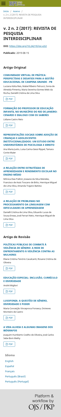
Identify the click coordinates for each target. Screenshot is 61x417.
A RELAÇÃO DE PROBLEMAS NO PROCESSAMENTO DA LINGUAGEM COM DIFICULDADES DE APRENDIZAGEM (26, 204)
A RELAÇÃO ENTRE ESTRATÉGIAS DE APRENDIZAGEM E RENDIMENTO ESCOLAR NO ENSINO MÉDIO (30, 171)
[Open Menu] (3, 3)
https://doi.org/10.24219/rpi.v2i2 (28, 46)
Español (9, 366)
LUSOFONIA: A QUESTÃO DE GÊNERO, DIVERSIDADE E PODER (25, 302)
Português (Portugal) (17, 381)
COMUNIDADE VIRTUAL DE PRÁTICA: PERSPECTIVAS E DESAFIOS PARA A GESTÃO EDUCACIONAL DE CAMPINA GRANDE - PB (28, 78)
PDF (10, 98)
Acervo (16, 11)
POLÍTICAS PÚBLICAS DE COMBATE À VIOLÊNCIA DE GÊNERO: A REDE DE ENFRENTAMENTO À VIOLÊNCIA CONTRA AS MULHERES (29, 249)
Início (6, 11)
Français (10, 371)
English (9, 361)
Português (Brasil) (15, 376)
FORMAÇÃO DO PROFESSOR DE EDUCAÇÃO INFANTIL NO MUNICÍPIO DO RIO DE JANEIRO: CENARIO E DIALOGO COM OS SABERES (30, 112)
